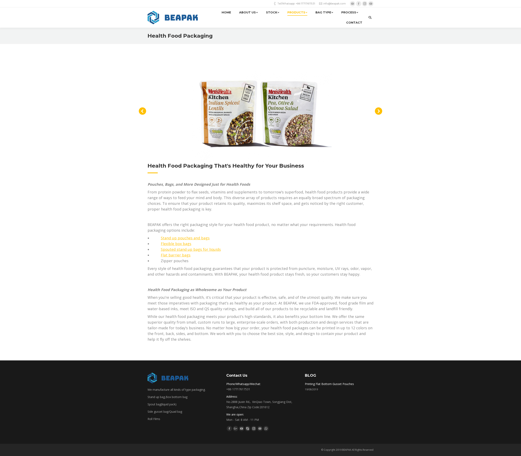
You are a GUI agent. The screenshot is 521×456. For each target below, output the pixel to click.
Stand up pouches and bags (185, 238)
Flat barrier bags (175, 255)
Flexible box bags (176, 243)
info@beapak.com (334, 3)
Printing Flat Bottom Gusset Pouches (329, 384)
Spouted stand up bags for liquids (191, 249)
